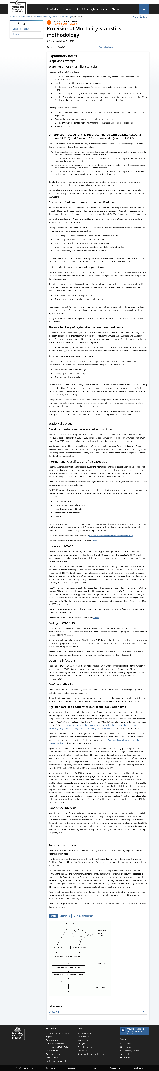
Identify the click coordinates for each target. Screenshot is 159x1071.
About (115, 9)
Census (67, 9)
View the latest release (65, 24)
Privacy (93, 1068)
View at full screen (85, 916)
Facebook (127, 1043)
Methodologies (24, 16)
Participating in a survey (92, 9)
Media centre (83, 1040)
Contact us (82, 1050)
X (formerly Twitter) (130, 1050)
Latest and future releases (57, 1033)
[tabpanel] (98, 959)
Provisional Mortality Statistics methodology (52, 16)
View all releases (106, 47)
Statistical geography (55, 1043)
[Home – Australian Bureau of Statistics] (17, 1034)
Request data (52, 1057)
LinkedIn (126, 1054)
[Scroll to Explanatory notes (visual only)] (79, 56)
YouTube (126, 1057)
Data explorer (52, 1050)
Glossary (16, 34)
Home (12, 16)
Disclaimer (72, 1068)
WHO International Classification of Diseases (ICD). (111, 535)
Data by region (52, 1040)
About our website (86, 1033)
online (95, 541)
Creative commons (24, 1068)
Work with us (83, 1036)
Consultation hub (85, 1047)
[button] (144, 9)
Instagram (127, 1047)
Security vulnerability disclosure (92, 1054)
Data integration (53, 1054)
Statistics (52, 9)
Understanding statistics (57, 1061)
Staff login (138, 1068)
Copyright (50, 1068)
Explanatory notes (21, 29)
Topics (49, 1036)
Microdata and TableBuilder (58, 1047)
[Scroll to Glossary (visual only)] (64, 1006)
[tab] (53, 916)
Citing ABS (82, 1043)
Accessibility (115, 1068)
